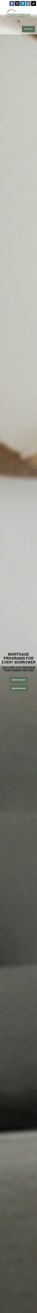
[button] (18, 21)
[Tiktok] (33, 3)
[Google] (28, 3)
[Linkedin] (22, 3)
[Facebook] (11, 3)
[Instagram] (17, 3)
